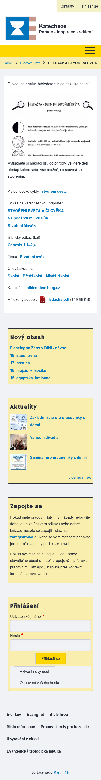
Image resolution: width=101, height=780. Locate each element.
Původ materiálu (21, 83)
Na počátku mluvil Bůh (28, 218)
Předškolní (32, 275)
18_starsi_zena (23, 355)
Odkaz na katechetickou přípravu (35, 203)
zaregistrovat (22, 537)
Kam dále (16, 287)
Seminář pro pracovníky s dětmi (58, 457)
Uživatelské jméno (25, 616)
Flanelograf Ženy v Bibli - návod (38, 347)
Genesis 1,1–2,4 (22, 244)
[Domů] (20, 28)
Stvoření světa (33, 256)
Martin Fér (62, 772)
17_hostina (20, 362)
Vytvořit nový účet (34, 671)
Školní (13, 275)
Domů (8, 62)
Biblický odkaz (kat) (24, 237)
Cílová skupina (20, 268)
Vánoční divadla (44, 437)
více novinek (79, 477)
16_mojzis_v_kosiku (28, 370)
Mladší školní (57, 275)
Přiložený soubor (22, 299)
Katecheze (52, 26)
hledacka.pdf (57, 299)
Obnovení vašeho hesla (39, 682)
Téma (12, 256)
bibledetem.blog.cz (43, 287)
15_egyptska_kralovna (30, 377)
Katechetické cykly (23, 191)
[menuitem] (67, 6)
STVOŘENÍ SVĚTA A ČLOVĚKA (36, 210)
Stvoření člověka (23, 225)
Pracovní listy (30, 62)
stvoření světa (54, 191)
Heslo (15, 635)
